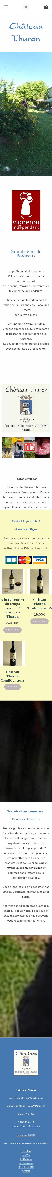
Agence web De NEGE (26, 1135)
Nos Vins (26, 1155)
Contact (26, 1170)
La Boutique (26, 1159)
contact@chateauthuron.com (26, 1126)
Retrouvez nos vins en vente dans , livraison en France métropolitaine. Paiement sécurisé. (26, 543)
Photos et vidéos (26, 479)
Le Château (26, 1151)
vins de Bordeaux (14, 892)
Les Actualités (26, 1162)
